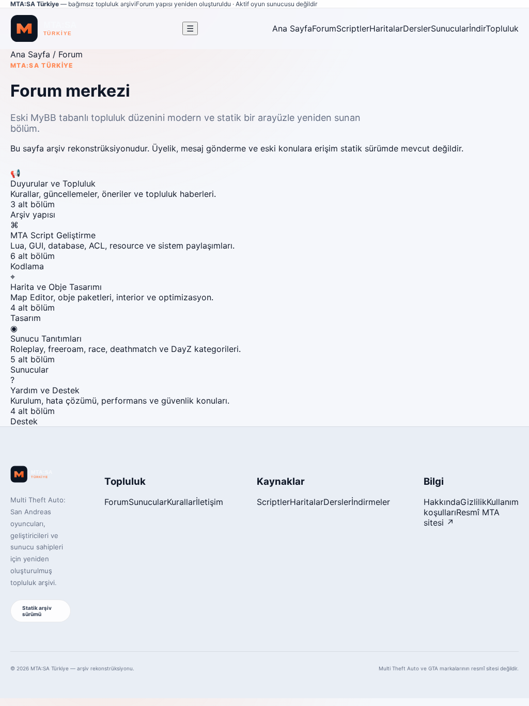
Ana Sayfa (292, 28)
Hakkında (442, 502)
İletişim (209, 502)
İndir (477, 28)
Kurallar (181, 502)
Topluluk (502, 28)
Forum (324, 28)
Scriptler (352, 28)
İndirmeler (370, 502)
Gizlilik (473, 502)
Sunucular (450, 28)
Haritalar (386, 28)
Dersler (417, 28)
